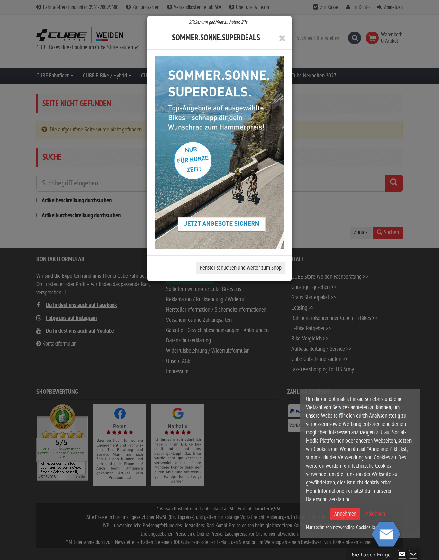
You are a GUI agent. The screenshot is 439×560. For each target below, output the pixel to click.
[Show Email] (402, 554)
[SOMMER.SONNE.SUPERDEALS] (219, 152)
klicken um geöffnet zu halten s (218, 22)
